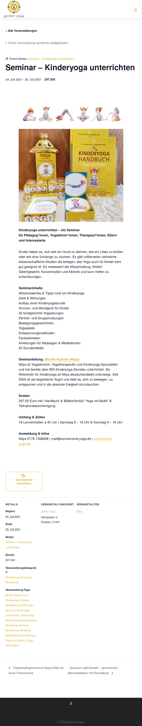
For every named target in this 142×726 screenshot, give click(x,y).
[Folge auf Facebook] (60, 712)
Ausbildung (12, 577)
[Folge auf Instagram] (71, 712)
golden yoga (48, 511)
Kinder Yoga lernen (17, 595)
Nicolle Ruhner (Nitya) (62, 359)
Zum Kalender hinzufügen (24, 481)
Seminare (25, 577)
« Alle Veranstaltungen (21, 30)
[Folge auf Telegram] (81, 712)
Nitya (79, 511)
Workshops (12, 582)
